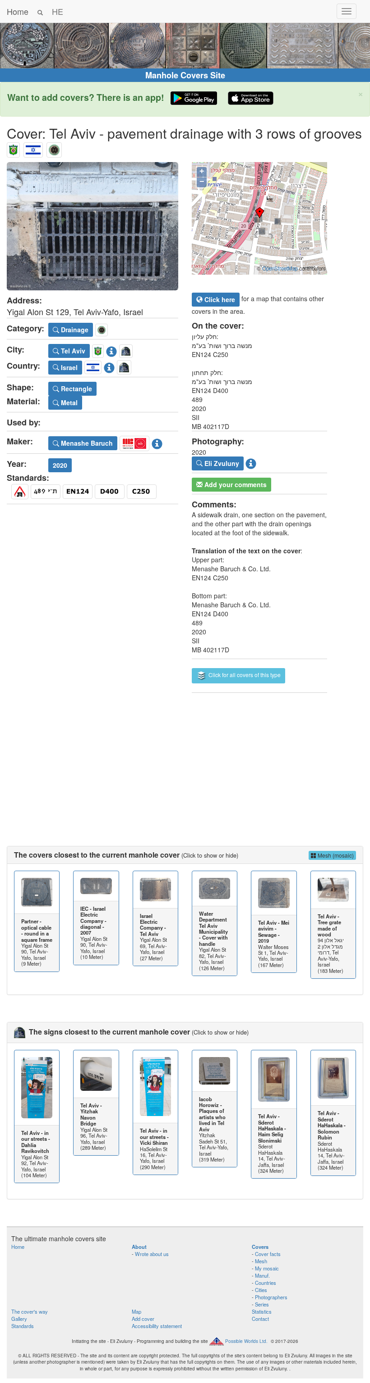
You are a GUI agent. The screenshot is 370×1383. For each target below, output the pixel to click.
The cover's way (29, 1311)
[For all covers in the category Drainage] (54, 148)
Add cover (143, 1318)
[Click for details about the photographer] (250, 462)
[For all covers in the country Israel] (33, 148)
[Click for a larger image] (92, 226)
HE (57, 11)
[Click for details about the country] (109, 366)
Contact (260, 1318)
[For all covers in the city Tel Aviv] (13, 148)
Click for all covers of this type (244, 674)
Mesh (261, 1261)
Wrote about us (152, 1253)
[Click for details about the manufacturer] (157, 442)
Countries (265, 1282)
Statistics (262, 1311)
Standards (22, 1325)
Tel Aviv (72, 350)
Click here (219, 299)
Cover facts (268, 1253)
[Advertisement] (185, 760)
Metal (68, 402)
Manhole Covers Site (185, 75)
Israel (68, 367)
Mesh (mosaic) (335, 855)
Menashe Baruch (86, 442)
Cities (261, 1289)
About (139, 1246)
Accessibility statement (157, 1325)
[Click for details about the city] (111, 349)
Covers (260, 1246)
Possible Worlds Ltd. (246, 1341)
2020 (60, 465)
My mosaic (267, 1268)
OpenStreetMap (280, 268)
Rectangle (75, 388)
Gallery (19, 1318)
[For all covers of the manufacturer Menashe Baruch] (134, 442)
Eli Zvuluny (221, 463)
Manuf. (262, 1275)
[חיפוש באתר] (40, 11)
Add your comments (235, 484)
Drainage (73, 329)
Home (17, 11)
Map (136, 1311)
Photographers (271, 1297)
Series (262, 1304)
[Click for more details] (36, 892)
